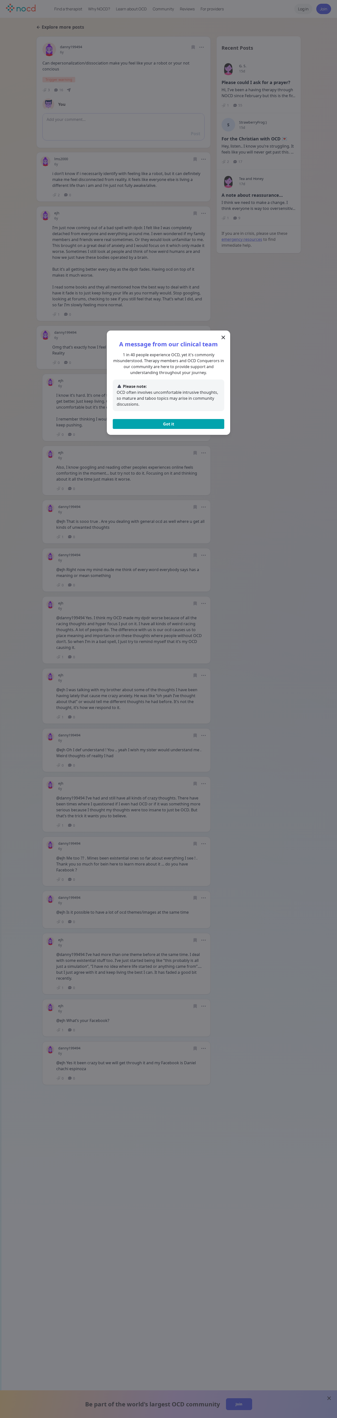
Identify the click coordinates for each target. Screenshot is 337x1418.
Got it (168, 424)
